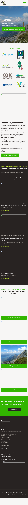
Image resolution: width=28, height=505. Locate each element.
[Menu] (24, 2)
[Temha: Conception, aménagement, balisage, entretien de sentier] (3, 3)
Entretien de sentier (14, 390)
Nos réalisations (20, 177)
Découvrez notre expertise (10, 155)
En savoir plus (5, 210)
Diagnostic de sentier (14, 317)
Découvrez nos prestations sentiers (13, 29)
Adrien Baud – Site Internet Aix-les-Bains (17, 495)
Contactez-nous (14, 409)
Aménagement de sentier (14, 342)
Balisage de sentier (14, 366)
